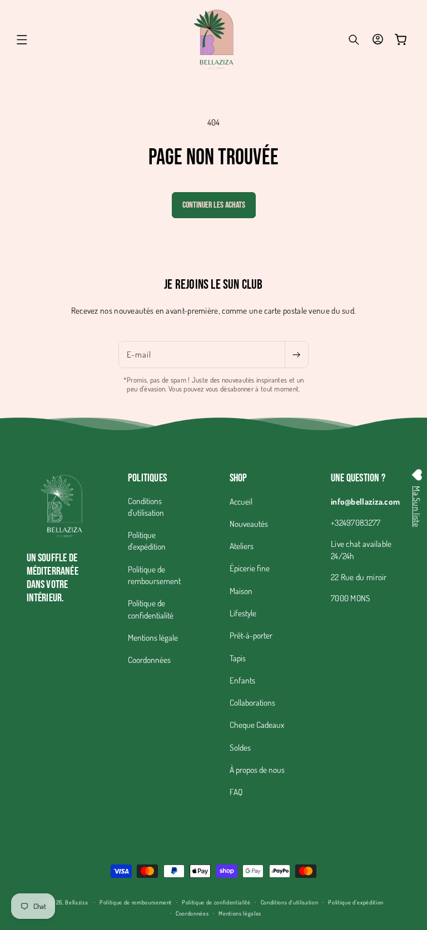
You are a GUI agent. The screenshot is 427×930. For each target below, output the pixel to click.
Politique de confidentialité (150, 608)
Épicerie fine (250, 568)
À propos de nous (257, 769)
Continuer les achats (213, 205)
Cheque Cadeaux (257, 724)
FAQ (236, 791)
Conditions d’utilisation (290, 902)
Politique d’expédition (356, 902)
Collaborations (252, 702)
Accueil (241, 501)
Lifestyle (243, 613)
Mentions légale (153, 637)
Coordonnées (149, 659)
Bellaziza (76, 902)
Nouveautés (249, 523)
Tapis (238, 657)
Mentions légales (240, 913)
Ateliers (242, 545)
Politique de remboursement (154, 575)
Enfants (242, 680)
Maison (241, 590)
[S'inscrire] (296, 355)
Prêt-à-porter (251, 635)
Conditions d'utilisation (146, 506)
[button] (22, 39)
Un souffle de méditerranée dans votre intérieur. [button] (52, 578)
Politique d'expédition (147, 540)
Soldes (240, 747)
